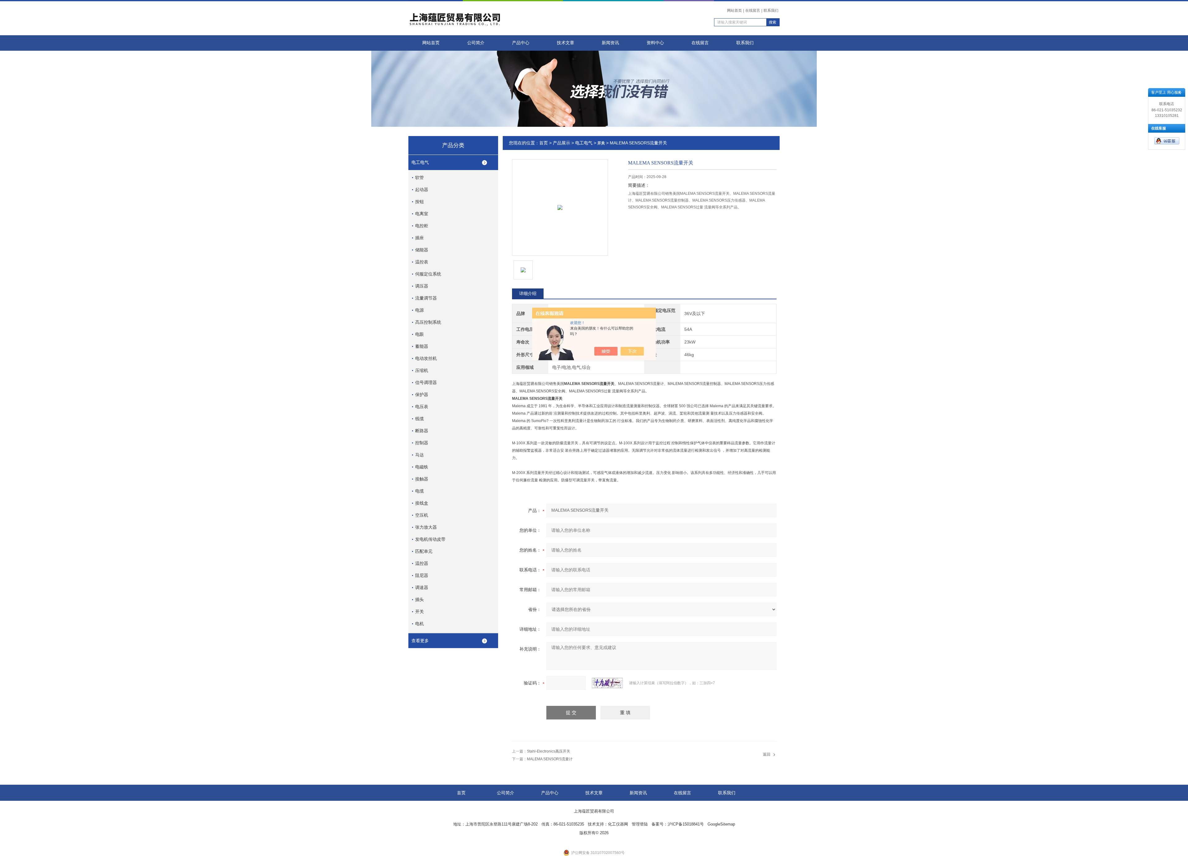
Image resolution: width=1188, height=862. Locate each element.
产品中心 (520, 43)
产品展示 (561, 142)
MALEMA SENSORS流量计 (550, 759)
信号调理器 (426, 382)
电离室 (421, 213)
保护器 (421, 394)
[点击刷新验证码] (607, 683)
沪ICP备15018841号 (686, 824)
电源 (419, 310)
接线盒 (421, 503)
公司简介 (475, 43)
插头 (419, 599)
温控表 (421, 261)
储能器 (421, 249)
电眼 (419, 334)
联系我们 (771, 10)
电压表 (421, 406)
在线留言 (752, 10)
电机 (419, 623)
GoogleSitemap (721, 824)
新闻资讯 (610, 43)
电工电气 (420, 162)
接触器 (421, 478)
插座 (419, 237)
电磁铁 (421, 466)
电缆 (419, 491)
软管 (419, 177)
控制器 (421, 442)
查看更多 (420, 640)
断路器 (421, 430)
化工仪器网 (618, 824)
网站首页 (734, 10)
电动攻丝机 (426, 358)
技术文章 (565, 43)
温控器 (421, 563)
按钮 (419, 201)
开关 (419, 611)
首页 (543, 142)
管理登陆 (640, 824)
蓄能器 (421, 346)
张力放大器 (426, 527)
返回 (766, 754)
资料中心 (655, 43)
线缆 (419, 418)
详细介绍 (527, 293)
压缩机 (421, 370)
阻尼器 (421, 575)
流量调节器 (426, 298)
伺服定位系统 (428, 273)
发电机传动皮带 (430, 539)
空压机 (421, 515)
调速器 (421, 587)
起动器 (421, 189)
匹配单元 (424, 551)
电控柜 (421, 225)
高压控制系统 (428, 322)
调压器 (421, 286)
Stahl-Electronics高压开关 (548, 751)
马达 (419, 454)
